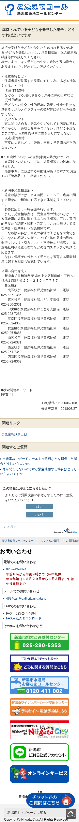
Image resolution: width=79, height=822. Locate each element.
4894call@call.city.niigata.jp (26, 598)
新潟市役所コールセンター (18, 540)
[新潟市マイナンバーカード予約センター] (39, 698)
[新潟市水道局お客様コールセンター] (39, 676)
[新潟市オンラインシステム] (39, 765)
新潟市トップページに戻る (26, 812)
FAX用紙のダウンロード (24, 618)
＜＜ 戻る (10, 527)
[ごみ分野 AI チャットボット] (39, 655)
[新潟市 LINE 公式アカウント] (39, 743)
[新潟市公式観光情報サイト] (39, 720)
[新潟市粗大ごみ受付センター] (39, 633)
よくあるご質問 (50, 540)
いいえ (39, 514)
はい (39, 506)
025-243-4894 (16, 569)
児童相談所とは (16, 434)
